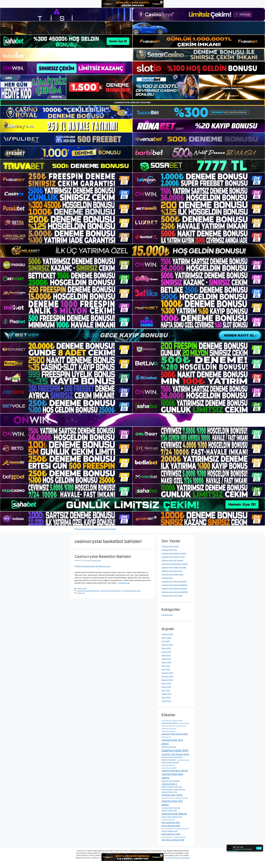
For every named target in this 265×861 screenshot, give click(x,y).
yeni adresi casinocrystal (131, 591)
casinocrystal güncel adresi (172, 757)
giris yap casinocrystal (167, 828)
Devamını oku (124, 583)
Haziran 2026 (167, 634)
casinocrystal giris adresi (172, 741)
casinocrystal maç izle (170, 762)
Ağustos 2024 (167, 673)
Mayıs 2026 (166, 638)
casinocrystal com (166, 737)
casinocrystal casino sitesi (174, 734)
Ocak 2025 (165, 655)
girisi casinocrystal (170, 825)
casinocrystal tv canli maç (171, 787)
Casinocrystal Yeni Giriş (170, 808)
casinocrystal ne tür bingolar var (112, 591)
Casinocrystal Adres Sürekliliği (174, 581)
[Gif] (132, 250)
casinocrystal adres (177, 720)
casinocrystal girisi (168, 747)
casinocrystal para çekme (172, 775)
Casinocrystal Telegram (170, 781)
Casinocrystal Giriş (169, 550)
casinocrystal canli (181, 726)
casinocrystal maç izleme (168, 765)
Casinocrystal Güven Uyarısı (173, 557)
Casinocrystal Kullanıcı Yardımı (174, 553)
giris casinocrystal (170, 822)
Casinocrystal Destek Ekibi (172, 574)
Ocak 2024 (166, 697)
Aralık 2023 (166, 701)
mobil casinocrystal (166, 837)
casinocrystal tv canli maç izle (173, 789)
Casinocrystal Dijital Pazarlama (174, 588)
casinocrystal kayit (168, 760)
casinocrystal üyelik (169, 810)
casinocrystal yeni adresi (172, 802)
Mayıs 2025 (166, 648)
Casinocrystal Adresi (170, 546)
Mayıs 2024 (166, 683)
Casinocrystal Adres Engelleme (174, 585)
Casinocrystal (81, 588)
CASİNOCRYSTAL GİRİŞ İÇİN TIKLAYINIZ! (132, 102)
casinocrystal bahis (184, 723)
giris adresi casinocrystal (168, 819)
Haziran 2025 (167, 645)
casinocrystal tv (169, 784)
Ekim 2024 (165, 666)
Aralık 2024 (166, 659)
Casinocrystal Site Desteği (172, 560)
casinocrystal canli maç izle (168, 728)
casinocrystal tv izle (169, 792)
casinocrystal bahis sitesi (168, 726)
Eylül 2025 (165, 641)
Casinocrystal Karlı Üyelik (171, 596)
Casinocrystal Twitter (172, 795)
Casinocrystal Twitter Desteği (173, 567)
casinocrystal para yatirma (174, 770)
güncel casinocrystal (169, 831)
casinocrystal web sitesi (167, 798)
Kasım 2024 (166, 662)
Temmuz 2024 (167, 676)
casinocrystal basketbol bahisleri (88, 591)
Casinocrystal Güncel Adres (175, 754)
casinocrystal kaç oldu (183, 760)
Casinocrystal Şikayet (174, 813)
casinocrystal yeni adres (181, 798)
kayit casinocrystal (170, 834)
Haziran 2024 (167, 680)
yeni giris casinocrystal (172, 839)
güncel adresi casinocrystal (182, 828)
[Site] (66, 180)
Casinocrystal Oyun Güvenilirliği (174, 592)
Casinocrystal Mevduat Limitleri (174, 564)
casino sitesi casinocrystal (171, 817)
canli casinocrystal (166, 720)
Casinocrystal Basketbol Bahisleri (103, 556)
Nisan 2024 (166, 687)
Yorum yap (80, 593)
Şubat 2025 (166, 652)
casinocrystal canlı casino (168, 731)
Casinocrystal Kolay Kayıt (171, 571)
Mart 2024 (165, 690)
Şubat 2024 (166, 694)
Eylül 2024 (165, 669)
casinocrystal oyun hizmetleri (169, 768)
